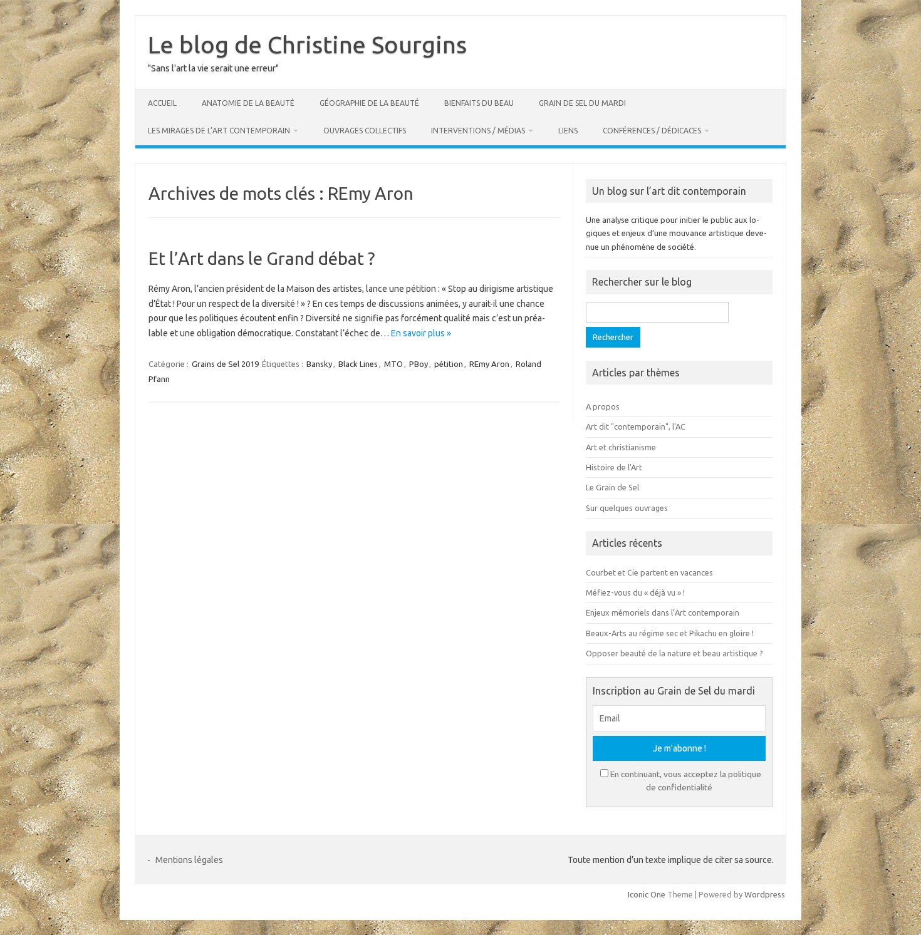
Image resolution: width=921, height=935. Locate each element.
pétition (448, 363)
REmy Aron (489, 363)
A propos (603, 406)
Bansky (319, 363)
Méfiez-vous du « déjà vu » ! (635, 592)
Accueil (162, 103)
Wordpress (764, 894)
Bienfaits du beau (479, 103)
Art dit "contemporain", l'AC (635, 426)
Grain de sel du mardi (582, 103)
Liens (568, 131)
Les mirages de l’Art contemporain (219, 131)
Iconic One (646, 894)
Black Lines (358, 363)
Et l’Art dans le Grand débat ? (261, 258)
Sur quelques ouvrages (627, 508)
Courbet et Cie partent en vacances (649, 572)
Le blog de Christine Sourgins (307, 44)
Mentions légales (189, 860)
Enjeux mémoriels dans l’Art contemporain (662, 612)
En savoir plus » (421, 333)
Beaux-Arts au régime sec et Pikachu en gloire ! (670, 633)
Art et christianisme (621, 447)
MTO (393, 363)
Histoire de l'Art (614, 467)
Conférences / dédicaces (652, 131)
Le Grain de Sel (612, 487)
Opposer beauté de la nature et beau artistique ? (674, 653)
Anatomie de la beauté (248, 103)
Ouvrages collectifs (364, 131)
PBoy (418, 363)
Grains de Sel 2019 (225, 363)
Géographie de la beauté (369, 103)
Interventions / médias (478, 131)
